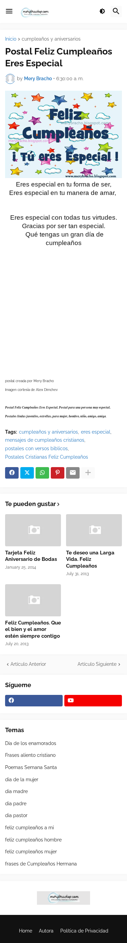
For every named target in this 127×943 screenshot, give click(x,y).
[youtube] (93, 700)
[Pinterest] (57, 473)
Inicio (10, 39)
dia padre (15, 803)
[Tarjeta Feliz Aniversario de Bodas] (33, 530)
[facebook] (34, 700)
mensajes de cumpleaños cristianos (44, 440)
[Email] (73, 473)
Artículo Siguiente (97, 664)
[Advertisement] (63, 310)
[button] (9, 11)
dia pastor (16, 815)
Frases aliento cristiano (30, 755)
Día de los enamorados (30, 743)
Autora (46, 931)
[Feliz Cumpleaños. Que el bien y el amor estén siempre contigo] (33, 600)
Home (25, 931)
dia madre (16, 791)
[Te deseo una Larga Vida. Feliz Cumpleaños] (94, 530)
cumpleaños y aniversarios (51, 39)
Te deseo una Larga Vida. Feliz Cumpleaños (90, 559)
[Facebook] (12, 473)
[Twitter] (27, 473)
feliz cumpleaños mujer (31, 851)
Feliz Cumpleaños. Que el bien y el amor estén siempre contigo (33, 629)
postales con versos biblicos (36, 448)
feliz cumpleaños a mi (29, 827)
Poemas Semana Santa (31, 767)
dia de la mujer (21, 779)
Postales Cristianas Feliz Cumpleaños (46, 457)
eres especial (95, 432)
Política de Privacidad (84, 931)
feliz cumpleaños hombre (33, 839)
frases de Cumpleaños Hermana (41, 864)
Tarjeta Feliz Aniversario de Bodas (31, 556)
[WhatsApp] (42, 473)
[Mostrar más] (88, 473)
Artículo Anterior (28, 664)
